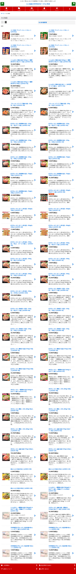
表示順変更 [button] (43, 22)
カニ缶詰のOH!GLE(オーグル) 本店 (38, 4)
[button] (2, 4)
